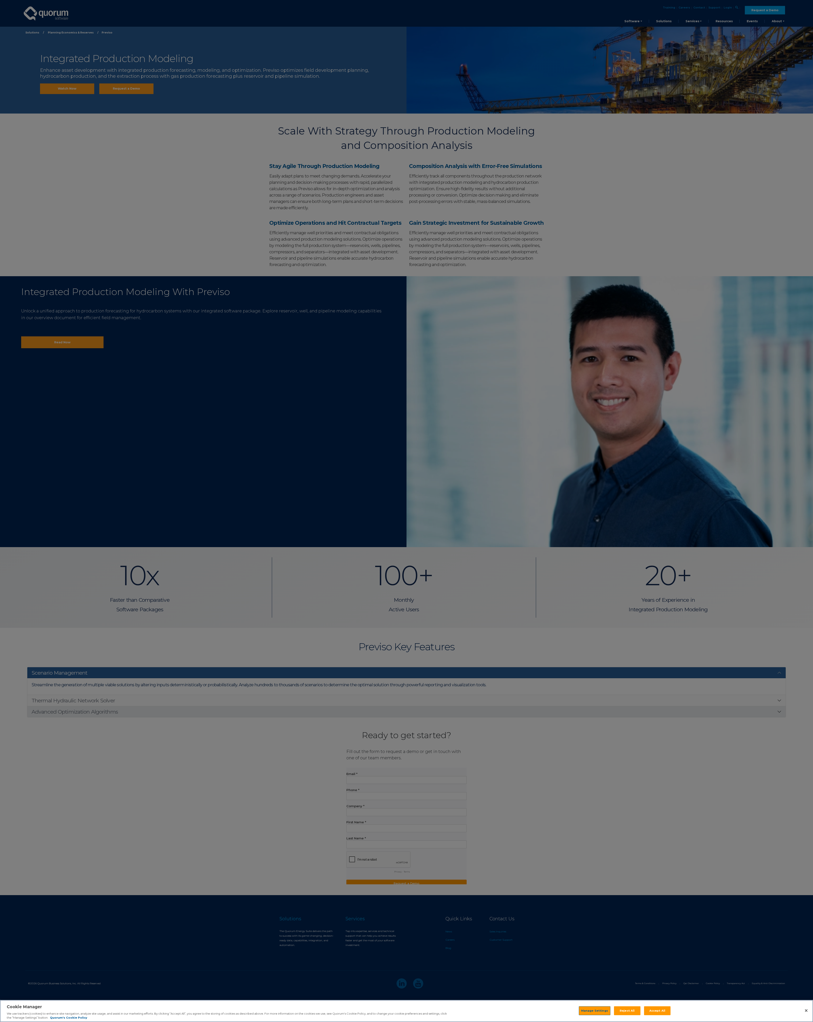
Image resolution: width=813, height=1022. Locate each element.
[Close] (806, 1010)
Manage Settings (594, 1010)
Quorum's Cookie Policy (68, 1017)
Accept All (657, 1010)
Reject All (627, 1010)
